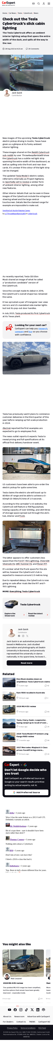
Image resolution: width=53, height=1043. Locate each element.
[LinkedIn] (37, 1009)
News (36, 13)
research (42, 328)
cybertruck (32, 213)
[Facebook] (15, 1009)
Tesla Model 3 (22, 175)
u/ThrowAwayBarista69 (15, 213)
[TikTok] (26, 1009)
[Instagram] (20, 1009)
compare (19, 331)
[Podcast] (43, 1009)
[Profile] (43, 3)
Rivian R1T (42, 564)
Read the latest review (35, 614)
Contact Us (21, 1022)
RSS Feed (42, 1028)
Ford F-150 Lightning (28, 561)
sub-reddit (8, 155)
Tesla (20, 13)
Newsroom (19, 1016)
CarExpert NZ (44, 1022)
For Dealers (8, 1022)
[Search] (38, 3)
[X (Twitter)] (32, 1009)
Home (5, 13)
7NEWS (32, 1022)
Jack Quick (17, 92)
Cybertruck (28, 13)
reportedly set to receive (17, 182)
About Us (7, 1016)
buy (30, 331)
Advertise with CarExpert (38, 1016)
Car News (12, 13)
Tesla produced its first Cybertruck (32, 313)
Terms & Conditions (28, 1028)
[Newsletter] (33, 3)
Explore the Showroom (10, 614)
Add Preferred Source (28, 792)
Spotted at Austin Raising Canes (16, 210)
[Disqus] (26, 840)
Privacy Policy (12, 1028)
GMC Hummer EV (24, 564)
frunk (22, 516)
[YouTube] (9, 1009)
